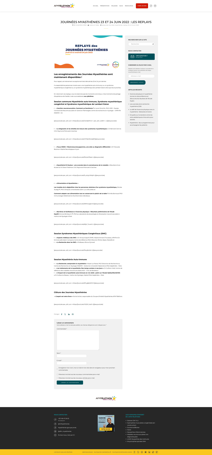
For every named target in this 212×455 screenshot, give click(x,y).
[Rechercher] (153, 44)
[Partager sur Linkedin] (69, 314)
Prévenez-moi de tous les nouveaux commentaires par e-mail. (79, 374)
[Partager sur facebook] (61, 314)
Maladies (114, 6)
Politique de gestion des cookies (122, 452)
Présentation (104, 6)
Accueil (95, 6)
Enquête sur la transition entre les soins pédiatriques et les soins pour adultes (141, 117)
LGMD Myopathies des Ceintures (138, 439)
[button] (72, 314)
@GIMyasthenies (63, 424)
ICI (74, 435)
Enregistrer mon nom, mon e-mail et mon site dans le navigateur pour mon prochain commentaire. (87, 369)
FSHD (129, 430)
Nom (59, 353)
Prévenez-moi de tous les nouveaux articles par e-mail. (77, 378)
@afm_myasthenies (64, 431)
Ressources (129, 6)
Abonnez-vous (137, 82)
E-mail (59, 360)
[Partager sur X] (65, 314)
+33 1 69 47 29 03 (63, 418)
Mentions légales (87, 452)
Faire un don (142, 6)
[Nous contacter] (151, 6)
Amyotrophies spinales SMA (136, 441)
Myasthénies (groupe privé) (67, 427)
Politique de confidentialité (102, 452)
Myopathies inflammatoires (136, 432)
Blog (121, 6)
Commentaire (62, 329)
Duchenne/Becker (133, 427)
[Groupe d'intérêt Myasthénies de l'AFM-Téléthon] (64, 5)
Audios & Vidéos (94, 25)
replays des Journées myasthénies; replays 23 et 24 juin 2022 (120, 25)
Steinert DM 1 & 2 (132, 420)
